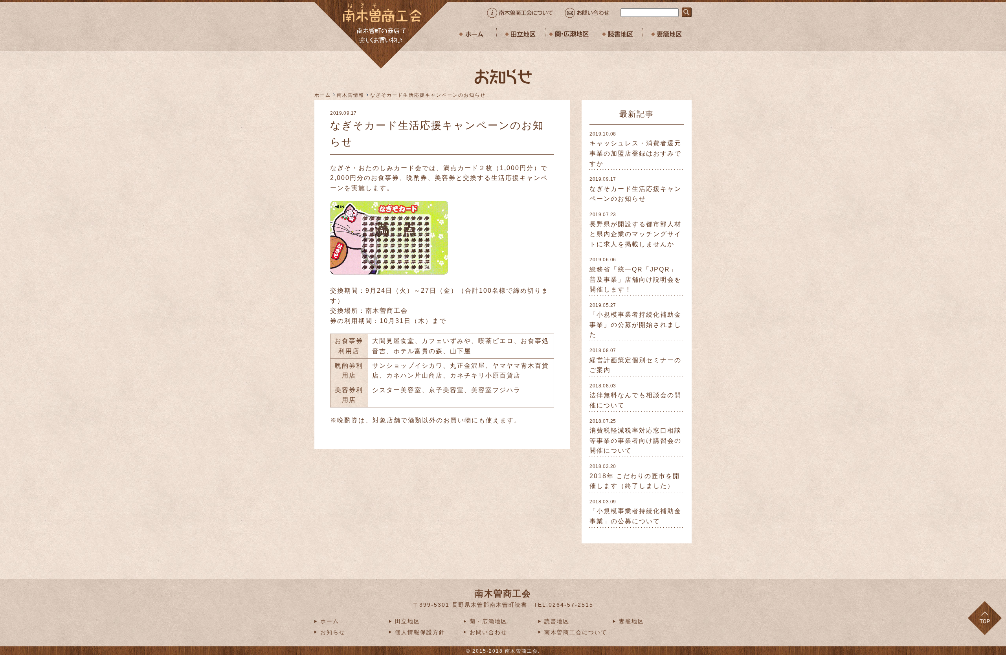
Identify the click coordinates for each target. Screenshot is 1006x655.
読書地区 (556, 621)
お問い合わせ (488, 632)
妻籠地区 (631, 621)
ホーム (322, 95)
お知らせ (332, 632)
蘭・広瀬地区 (488, 621)
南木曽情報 (350, 95)
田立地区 (407, 621)
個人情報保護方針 (420, 632)
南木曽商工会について (575, 632)
